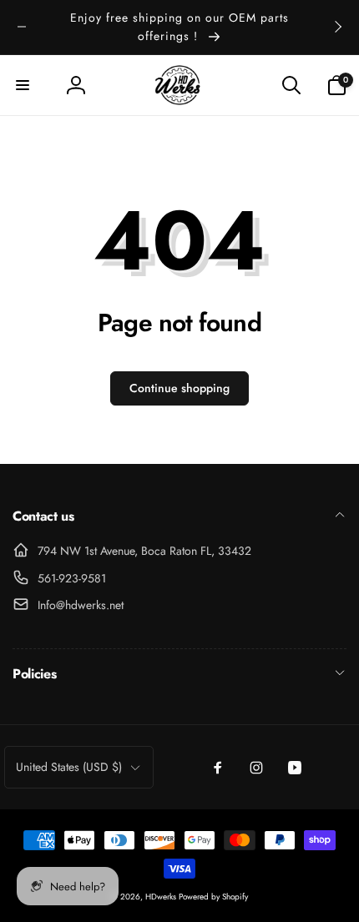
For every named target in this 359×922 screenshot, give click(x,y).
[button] (22, 85)
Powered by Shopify (213, 896)
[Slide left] (21, 26)
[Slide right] (337, 26)
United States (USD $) (69, 766)
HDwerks (162, 896)
